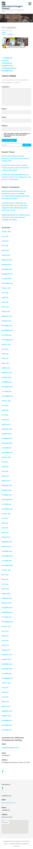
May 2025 (5, 302)
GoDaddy (16, 846)
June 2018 (5, 692)
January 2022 (6, 490)
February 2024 (7, 372)
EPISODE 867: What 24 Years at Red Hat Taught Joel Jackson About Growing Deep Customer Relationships (15, 167)
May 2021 (5, 528)
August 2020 (6, 570)
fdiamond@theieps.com (9, 803)
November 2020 (7, 556)
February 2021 (7, 542)
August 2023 (6, 401)
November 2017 (7, 725)
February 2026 (7, 260)
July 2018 (5, 687)
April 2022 (5, 476)
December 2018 (7, 664)
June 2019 (5, 636)
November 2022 (7, 443)
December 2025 (7, 269)
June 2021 (5, 523)
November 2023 (7, 387)
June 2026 (5, 241)
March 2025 (6, 311)
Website (5, 126)
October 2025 (7, 278)
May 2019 (5, 640)
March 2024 (6, 368)
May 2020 (5, 584)
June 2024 (5, 354)
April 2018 (5, 701)
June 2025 (5, 297)
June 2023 (5, 410)
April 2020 (5, 589)
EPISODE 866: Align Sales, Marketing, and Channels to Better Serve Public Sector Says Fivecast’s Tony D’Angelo (16, 177)
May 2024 (5, 358)
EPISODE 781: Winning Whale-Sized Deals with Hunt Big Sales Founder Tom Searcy (16, 217)
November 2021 (7, 499)
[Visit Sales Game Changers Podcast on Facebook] (2, 771)
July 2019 (5, 631)
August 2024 (6, 344)
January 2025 (6, 321)
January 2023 (6, 434)
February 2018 (7, 711)
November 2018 (7, 669)
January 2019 (6, 659)
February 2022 (7, 485)
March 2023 (6, 424)
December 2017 (7, 720)
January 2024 (6, 377)
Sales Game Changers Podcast (12, 7)
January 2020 (6, 603)
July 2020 (5, 575)
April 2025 (5, 307)
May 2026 (5, 246)
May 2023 (5, 415)
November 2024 (7, 330)
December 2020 (7, 551)
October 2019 (7, 617)
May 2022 (5, 471)
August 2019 (6, 626)
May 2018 (5, 697)
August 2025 (6, 288)
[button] (30, 3)
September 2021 (7, 509)
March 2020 (6, 593)
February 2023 (7, 429)
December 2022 (7, 438)
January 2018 (6, 716)
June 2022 (5, 466)
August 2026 (6, 231)
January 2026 (6, 264)
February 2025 (7, 316)
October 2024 (7, 335)
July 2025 (5, 293)
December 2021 (7, 495)
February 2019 (7, 654)
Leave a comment (7, 34)
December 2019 (7, 607)
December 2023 (7, 382)
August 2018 (6, 683)
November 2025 (7, 274)
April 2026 (5, 250)
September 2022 (7, 452)
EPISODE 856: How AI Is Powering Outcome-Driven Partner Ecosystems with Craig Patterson (15, 196)
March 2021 (6, 537)
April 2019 (5, 645)
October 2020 (7, 560)
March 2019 (6, 650)
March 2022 (6, 481)
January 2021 (6, 546)
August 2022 (6, 457)
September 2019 (7, 622)
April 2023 (5, 419)
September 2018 (7, 678)
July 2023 (5, 405)
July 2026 (5, 236)
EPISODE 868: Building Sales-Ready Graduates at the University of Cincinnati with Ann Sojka (15, 158)
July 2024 (5, 349)
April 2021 (5, 532)
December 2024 (7, 325)
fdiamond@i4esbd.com (10, 748)
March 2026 (6, 255)
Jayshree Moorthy (8, 203)
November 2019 (7, 612)
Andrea (4, 215)
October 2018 (7, 673)
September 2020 (7, 565)
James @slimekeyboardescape (12, 191)
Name (4, 109)
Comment (6, 87)
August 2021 (6, 513)
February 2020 (7, 598)
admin (4, 32)
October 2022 (7, 448)
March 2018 (6, 706)
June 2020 (5, 579)
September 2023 (7, 396)
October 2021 (7, 504)
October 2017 (7, 730)
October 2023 (7, 391)
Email (4, 117)
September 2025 (7, 283)
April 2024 (5, 363)
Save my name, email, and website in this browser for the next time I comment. (17, 135)
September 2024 (7, 340)
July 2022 (5, 462)
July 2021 (5, 518)
